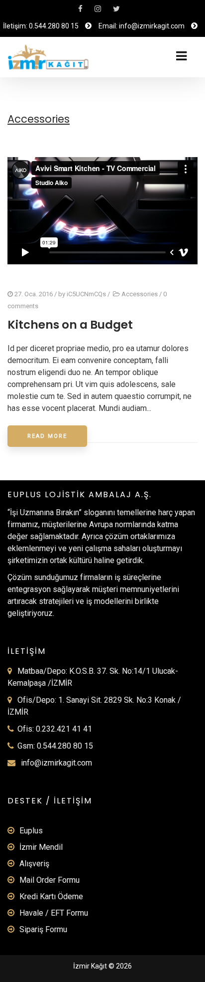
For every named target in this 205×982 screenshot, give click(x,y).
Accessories (139, 294)
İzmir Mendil (41, 847)
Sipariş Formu (43, 929)
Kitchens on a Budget (70, 325)
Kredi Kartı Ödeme (51, 896)
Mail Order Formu (49, 880)
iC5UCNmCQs (86, 294)
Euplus (31, 830)
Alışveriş (34, 863)
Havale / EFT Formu (53, 913)
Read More (47, 436)
